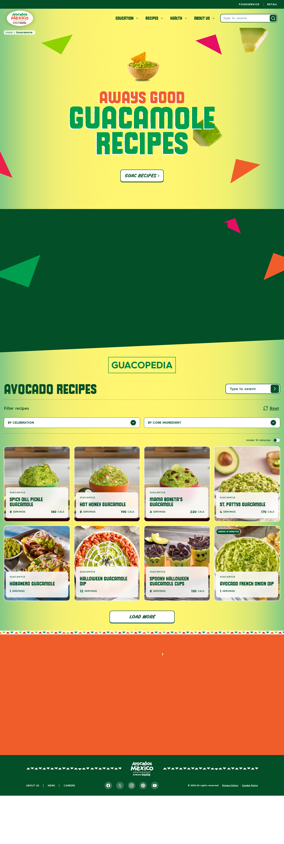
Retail (272, 4)
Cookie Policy (250, 785)
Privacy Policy (230, 785)
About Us (32, 785)
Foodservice (249, 4)
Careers (69, 785)
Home (9, 32)
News (51, 785)
